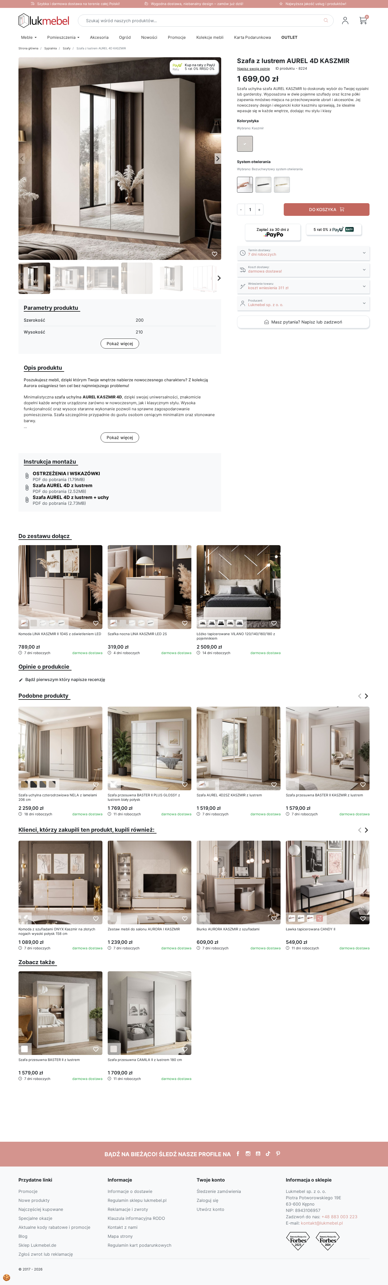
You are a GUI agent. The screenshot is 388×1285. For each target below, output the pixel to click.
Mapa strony (120, 1236)
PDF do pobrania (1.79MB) (59, 479)
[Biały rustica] (113, 1049)
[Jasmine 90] (239, 623)
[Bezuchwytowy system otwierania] (24, 623)
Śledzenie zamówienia (219, 1191)
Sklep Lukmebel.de (37, 1245)
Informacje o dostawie (130, 1191)
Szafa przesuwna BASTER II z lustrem (49, 1060)
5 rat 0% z (323, 229)
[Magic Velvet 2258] (310, 918)
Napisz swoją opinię (253, 68)
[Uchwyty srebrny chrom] (43, 623)
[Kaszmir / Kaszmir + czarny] (52, 784)
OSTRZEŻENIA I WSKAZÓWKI (66, 473)
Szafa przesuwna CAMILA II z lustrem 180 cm (145, 1060)
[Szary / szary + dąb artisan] (43, 784)
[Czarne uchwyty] (61, 623)
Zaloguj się (207, 1200)
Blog (22, 1236)
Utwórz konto (210, 1209)
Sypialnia (50, 48)
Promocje (27, 1191)
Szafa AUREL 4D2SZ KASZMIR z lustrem (229, 795)
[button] (363, 20)
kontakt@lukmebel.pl (322, 1223)
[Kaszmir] (33, 623)
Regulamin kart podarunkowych (139, 1245)
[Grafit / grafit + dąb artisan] (33, 784)
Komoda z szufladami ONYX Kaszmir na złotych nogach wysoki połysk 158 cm (56, 931)
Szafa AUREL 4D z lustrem (62, 485)
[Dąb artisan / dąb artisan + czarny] (24, 784)
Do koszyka (323, 209)
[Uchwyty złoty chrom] (52, 623)
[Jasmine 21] (230, 623)
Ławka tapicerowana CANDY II (310, 929)
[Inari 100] (221, 623)
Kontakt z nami (123, 1227)
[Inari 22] (202, 623)
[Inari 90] (212, 623)
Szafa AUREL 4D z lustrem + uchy (71, 497)
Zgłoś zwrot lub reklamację (45, 1254)
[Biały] (24, 1049)
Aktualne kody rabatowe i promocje (54, 1227)
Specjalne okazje (35, 1218)
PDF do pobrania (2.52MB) (59, 491)
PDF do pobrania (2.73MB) (59, 503)
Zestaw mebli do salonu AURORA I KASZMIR (144, 929)
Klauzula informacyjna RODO (136, 1218)
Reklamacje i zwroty (128, 1209)
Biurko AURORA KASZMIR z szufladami (228, 929)
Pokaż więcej (120, 343)
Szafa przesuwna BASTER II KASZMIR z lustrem (324, 795)
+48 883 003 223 (339, 1216)
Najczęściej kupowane (40, 1209)
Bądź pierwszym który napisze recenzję (62, 679)
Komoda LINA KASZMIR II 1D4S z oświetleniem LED (59, 634)
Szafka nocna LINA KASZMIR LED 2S (137, 634)
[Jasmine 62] (291, 918)
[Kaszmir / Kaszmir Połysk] (24, 918)
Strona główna (28, 48)
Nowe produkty (34, 1200)
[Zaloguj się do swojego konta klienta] (345, 20)
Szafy (66, 48)
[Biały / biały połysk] (113, 784)
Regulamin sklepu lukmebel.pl (137, 1200)
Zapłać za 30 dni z (273, 229)
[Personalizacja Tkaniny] (319, 918)
